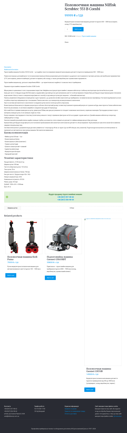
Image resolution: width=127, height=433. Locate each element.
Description (7, 67)
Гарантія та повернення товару (75, 411)
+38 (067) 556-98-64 (65, 200)
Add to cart (78, 29)
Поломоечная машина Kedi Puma (22, 258)
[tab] (63, 67)
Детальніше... (118, 416)
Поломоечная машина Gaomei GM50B (98, 370)
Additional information (11, 69)
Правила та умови (70, 409)
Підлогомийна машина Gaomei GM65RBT (60, 258)
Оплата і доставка (71, 414)
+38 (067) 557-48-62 (65, 197)
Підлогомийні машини (89, 36)
